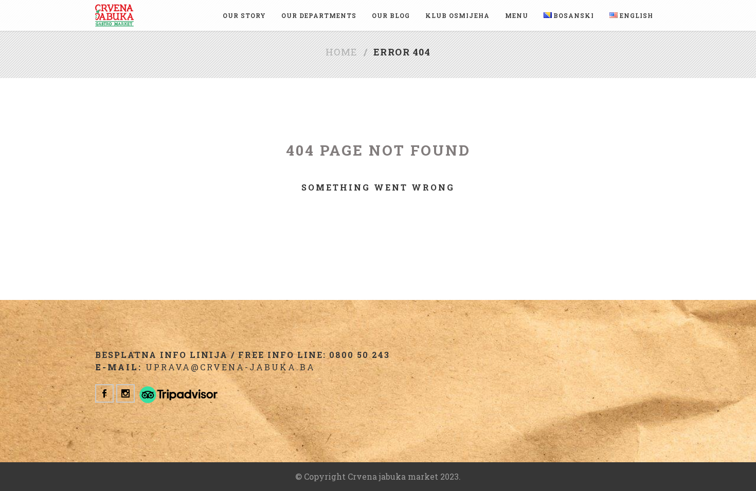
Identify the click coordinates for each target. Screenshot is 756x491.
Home (342, 52)
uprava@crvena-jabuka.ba (230, 367)
